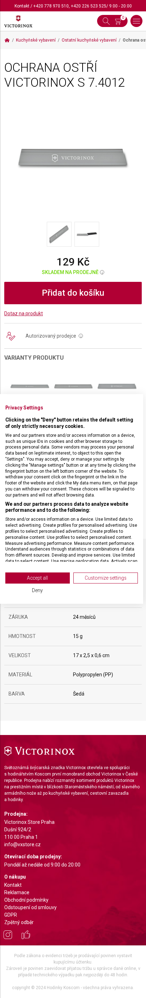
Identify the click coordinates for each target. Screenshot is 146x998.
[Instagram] (7, 935)
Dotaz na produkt (23, 313)
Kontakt (22, 6)
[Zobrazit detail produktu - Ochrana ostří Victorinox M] (117, 386)
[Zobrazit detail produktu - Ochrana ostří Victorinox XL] (30, 386)
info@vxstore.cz (22, 844)
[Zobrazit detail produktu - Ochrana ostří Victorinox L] (73, 386)
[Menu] (136, 21)
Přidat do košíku (73, 293)
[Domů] (7, 40)
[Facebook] (25, 935)
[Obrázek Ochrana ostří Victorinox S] (73, 157)
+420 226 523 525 (88, 6)
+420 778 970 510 (51, 6)
